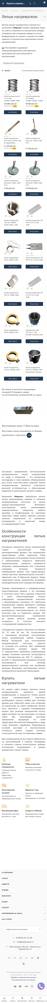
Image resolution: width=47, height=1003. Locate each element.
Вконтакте (9, 957)
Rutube (32, 957)
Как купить (7, 919)
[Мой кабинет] (39, 4)
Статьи (5, 878)
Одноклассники (26, 957)
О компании (7, 872)
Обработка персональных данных (23, 977)
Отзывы (5, 890)
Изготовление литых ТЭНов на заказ (20, 425)
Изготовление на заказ (12, 913)
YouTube (20, 957)
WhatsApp (38, 957)
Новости (5, 884)
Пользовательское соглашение (23, 980)
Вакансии (6, 896)
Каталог (5, 908)
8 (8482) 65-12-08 (24, 938)
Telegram (14, 957)
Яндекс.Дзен (23, 963)
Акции (5, 902)
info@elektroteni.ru (25, 942)
